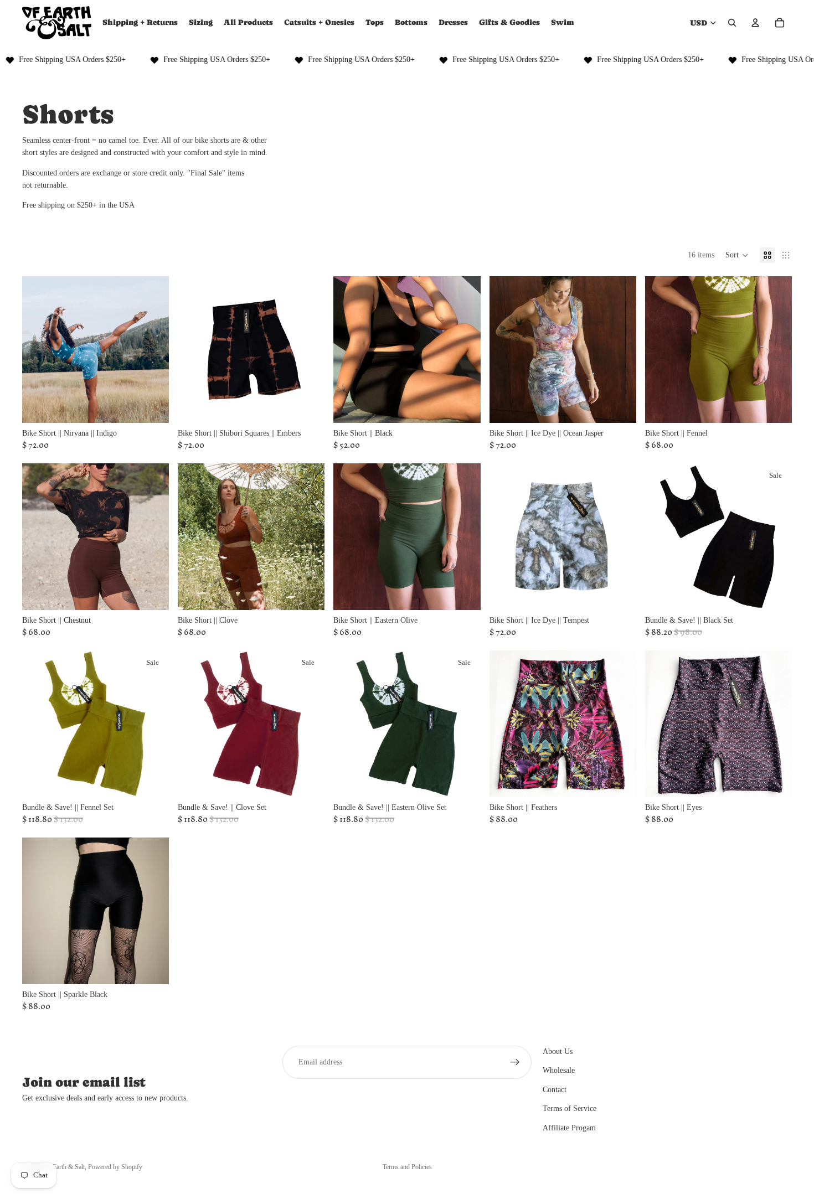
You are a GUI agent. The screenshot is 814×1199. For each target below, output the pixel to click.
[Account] (755, 23)
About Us (558, 1051)
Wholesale (559, 1070)
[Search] (732, 23)
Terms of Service (569, 1108)
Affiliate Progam (569, 1127)
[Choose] (152, 406)
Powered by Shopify (115, 1167)
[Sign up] (515, 1062)
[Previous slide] (38, 349)
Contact (554, 1090)
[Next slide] (152, 349)
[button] (737, 255)
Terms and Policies (407, 1167)
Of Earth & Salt (64, 1167)
